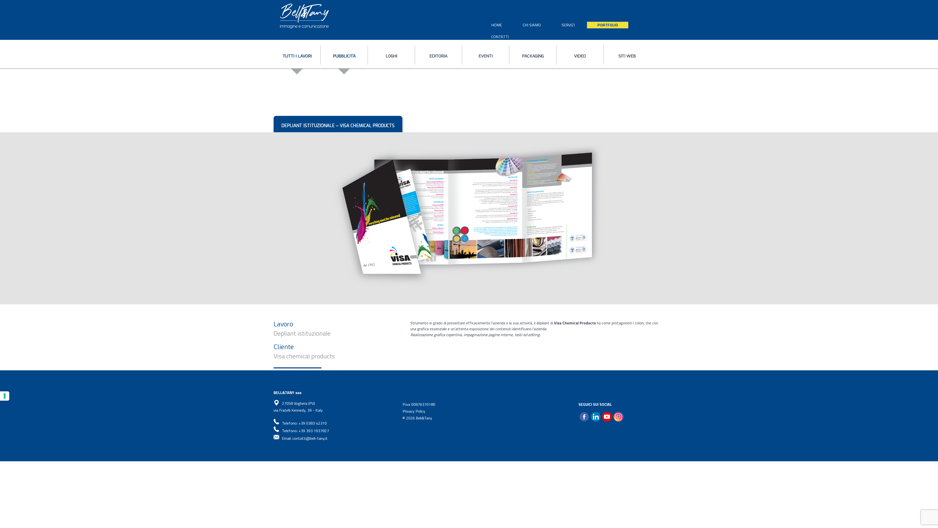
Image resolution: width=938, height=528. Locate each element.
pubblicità (344, 56)
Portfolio (607, 25)
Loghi (391, 56)
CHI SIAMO (532, 25)
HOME (496, 25)
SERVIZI (568, 25)
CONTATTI (500, 37)
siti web (627, 56)
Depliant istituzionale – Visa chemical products (337, 126)
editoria (438, 56)
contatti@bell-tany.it (310, 438)
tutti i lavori (297, 56)
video (580, 56)
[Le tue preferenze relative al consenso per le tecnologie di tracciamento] (4, 396)
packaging (533, 56)
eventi (486, 56)
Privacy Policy (414, 411)
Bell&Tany (424, 418)
